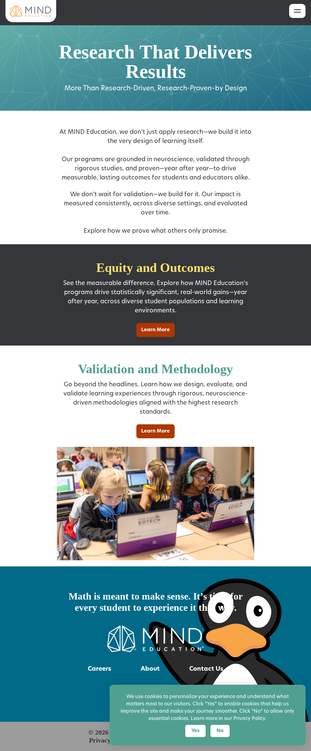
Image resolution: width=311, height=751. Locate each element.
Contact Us (206, 669)
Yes (195, 730)
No (220, 730)
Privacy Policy (249, 718)
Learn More (155, 330)
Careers (99, 669)
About (150, 669)
